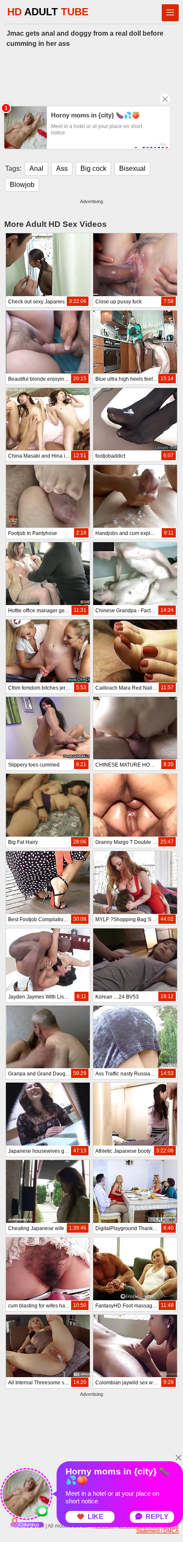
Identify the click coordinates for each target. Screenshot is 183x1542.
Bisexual (132, 168)
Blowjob (22, 184)
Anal (36, 168)
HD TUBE (48, 11)
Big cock (93, 168)
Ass (62, 168)
